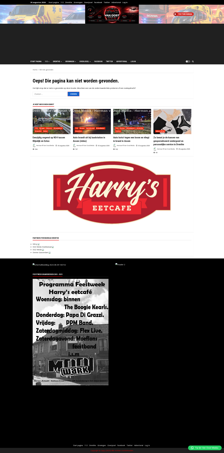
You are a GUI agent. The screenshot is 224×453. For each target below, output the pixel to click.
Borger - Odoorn (46, 128)
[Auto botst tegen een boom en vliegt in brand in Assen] (132, 121)
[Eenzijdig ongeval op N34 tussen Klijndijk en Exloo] (52, 121)
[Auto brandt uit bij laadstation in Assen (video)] (92, 121)
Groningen (78, 2)
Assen (82, 128)
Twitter (107, 2)
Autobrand (90, 128)
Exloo (45, 131)
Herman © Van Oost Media (45, 146)
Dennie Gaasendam (41, 252)
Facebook (98, 2)
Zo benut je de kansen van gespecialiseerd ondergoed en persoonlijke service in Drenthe (168, 141)
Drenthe (68, 2)
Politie (118, 131)
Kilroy (35, 244)
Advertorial (116, 2)
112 (62, 2)
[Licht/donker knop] (188, 61)
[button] (193, 61)
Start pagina (54, 2)
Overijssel (88, 2)
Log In (125, 2)
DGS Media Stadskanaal (42, 247)
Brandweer (58, 128)
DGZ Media (37, 249)
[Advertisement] (112, 41)
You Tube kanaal (185, 14)
